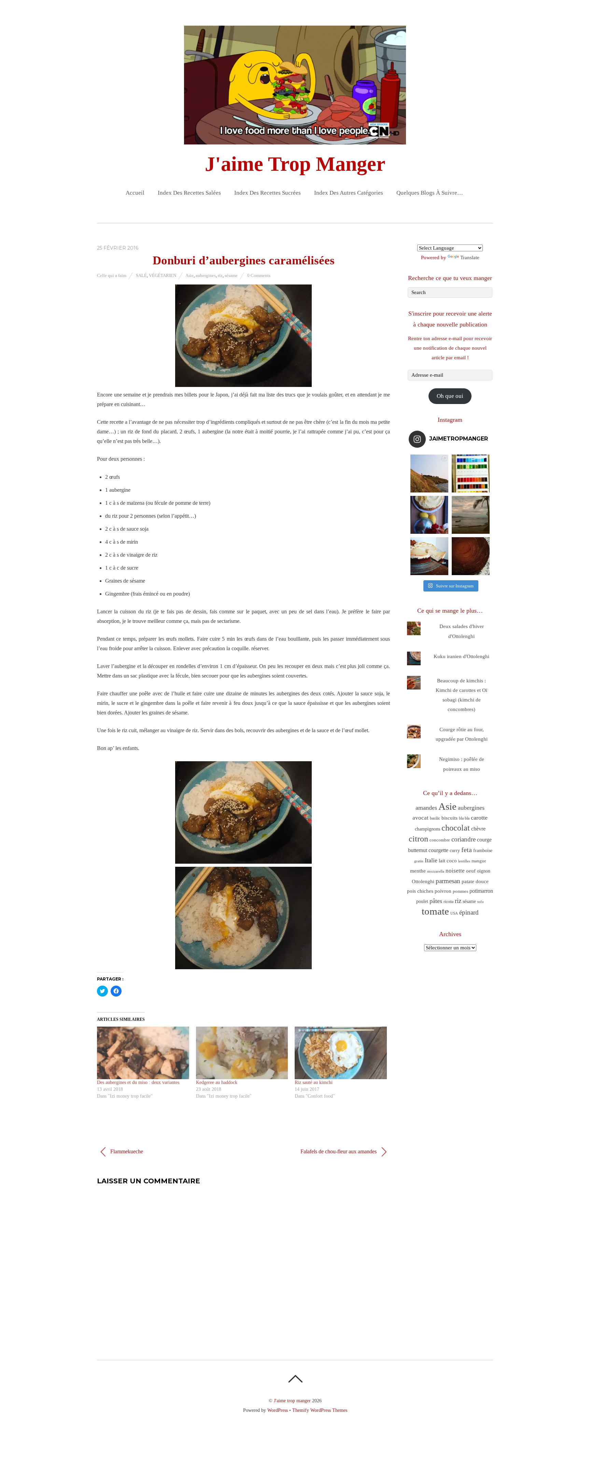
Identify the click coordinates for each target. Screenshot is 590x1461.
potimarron (481, 891)
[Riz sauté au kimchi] (341, 1053)
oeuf (471, 871)
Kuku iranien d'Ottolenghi (461, 656)
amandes (426, 807)
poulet (422, 901)
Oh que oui (450, 396)
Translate (469, 257)
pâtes (436, 901)
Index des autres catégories (348, 193)
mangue (479, 860)
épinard (469, 912)
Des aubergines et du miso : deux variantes (138, 1082)
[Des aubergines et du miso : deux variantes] (143, 1053)
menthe (418, 871)
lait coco (448, 860)
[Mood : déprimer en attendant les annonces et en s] (429, 515)
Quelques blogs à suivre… (429, 193)
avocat (420, 818)
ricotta (448, 901)
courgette (438, 850)
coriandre (463, 839)
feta (466, 849)
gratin (418, 861)
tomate (435, 911)
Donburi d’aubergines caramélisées (244, 260)
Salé (141, 275)
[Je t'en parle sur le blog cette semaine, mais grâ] (429, 473)
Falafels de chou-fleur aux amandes (339, 1151)
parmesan (448, 881)
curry (455, 850)
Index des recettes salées (189, 193)
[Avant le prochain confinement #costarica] (471, 515)
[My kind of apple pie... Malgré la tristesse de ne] (471, 556)
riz (220, 275)
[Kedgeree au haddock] (242, 1053)
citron (418, 838)
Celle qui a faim (111, 275)
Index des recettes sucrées (267, 193)
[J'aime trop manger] (295, 139)
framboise (482, 850)
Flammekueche (126, 1151)
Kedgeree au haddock (216, 1082)
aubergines (206, 275)
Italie (431, 860)
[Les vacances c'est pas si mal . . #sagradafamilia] (471, 473)
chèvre (478, 828)
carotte (479, 817)
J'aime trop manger (292, 1400)
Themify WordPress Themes (319, 1410)
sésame (231, 275)
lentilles (464, 861)
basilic (435, 818)
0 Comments (258, 275)
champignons (427, 829)
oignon (483, 871)
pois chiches (420, 891)
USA (454, 913)
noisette (455, 870)
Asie (189, 275)
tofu (480, 902)
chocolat (455, 827)
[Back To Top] (295, 1378)
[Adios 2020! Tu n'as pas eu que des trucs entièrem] (429, 556)
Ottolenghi (423, 881)
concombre (440, 840)
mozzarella (435, 871)
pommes (460, 891)
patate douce (475, 881)
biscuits (449, 818)
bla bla (464, 818)
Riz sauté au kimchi (314, 1082)
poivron (443, 891)
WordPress (277, 1410)
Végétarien (162, 275)
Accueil (135, 193)
